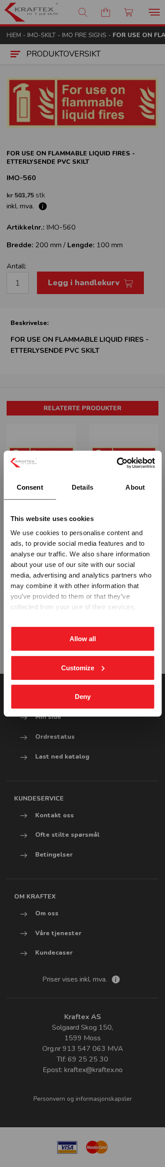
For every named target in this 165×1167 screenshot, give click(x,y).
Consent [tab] (30, 487)
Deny (83, 696)
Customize (77, 667)
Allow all (83, 638)
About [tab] (135, 487)
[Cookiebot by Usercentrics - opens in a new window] (117, 462)
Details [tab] (82, 487)
